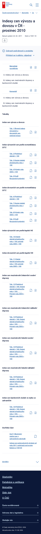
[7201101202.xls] (31, 155)
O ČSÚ (5, 497)
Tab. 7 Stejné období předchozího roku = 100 (17, 205)
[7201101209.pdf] (35, 220)
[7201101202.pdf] (35, 155)
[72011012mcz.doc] (31, 67)
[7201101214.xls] (31, 353)
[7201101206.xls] (31, 198)
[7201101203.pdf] (35, 162)
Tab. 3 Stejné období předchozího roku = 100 (17, 162)
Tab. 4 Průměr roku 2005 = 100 (17, 171)
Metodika (7, 487)
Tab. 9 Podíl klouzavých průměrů (17, 220)
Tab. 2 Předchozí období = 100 (16, 155)
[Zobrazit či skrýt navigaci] (36, 12)
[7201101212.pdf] (35, 290)
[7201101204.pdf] (35, 170)
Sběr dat (6, 492)
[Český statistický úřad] (7, 5)
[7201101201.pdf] (35, 132)
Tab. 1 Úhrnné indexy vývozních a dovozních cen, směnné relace (17, 132)
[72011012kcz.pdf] (35, 90)
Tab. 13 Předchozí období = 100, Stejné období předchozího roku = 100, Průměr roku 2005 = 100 (17, 323)
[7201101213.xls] (31, 323)
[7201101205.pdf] (35, 177)
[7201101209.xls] (31, 220)
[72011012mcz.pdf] (35, 67)
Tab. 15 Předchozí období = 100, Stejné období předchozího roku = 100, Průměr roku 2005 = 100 (17, 383)
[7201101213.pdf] (35, 323)
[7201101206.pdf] (35, 198)
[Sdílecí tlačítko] (4, 40)
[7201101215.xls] (31, 383)
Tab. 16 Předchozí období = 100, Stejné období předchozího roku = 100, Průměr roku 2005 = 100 (17, 413)
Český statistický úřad (10, 13)
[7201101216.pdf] (35, 413)
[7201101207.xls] (31, 205)
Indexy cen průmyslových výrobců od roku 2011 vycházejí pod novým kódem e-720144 (23, 445)
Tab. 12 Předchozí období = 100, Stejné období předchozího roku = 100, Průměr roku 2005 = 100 (17, 290)
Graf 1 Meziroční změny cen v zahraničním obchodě (18, 436)
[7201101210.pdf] (35, 240)
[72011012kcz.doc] (31, 90)
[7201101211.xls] (31, 263)
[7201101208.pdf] (35, 213)
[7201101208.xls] (31, 213)
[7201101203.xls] (31, 162)
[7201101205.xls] (31, 177)
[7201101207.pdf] (35, 205)
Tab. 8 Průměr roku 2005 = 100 (17, 213)
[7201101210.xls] (31, 240)
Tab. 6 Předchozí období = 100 (16, 198)
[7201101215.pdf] (35, 383)
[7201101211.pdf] (35, 263)
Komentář (13, 91)
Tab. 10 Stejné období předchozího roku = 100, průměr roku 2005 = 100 (17, 240)
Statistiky (25, 13)
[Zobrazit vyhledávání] (31, 5)
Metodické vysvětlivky (14, 67)
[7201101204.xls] (31, 170)
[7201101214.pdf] (35, 353)
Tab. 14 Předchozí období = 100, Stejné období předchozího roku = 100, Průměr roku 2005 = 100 (17, 353)
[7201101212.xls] (31, 290)
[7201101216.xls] (31, 413)
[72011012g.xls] (35, 436)
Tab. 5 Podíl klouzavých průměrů (17, 177)
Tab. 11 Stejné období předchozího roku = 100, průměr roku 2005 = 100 (17, 262)
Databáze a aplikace (13, 482)
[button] (20, 505)
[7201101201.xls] (31, 132)
